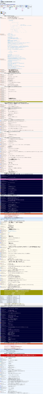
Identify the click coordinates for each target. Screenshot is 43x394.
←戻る (1, 0)
